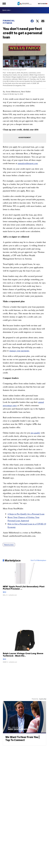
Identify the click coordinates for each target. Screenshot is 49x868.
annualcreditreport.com (28, 163)
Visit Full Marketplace (38, 560)
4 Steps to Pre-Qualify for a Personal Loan (26, 513)
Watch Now (42, 3)
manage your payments (19, 350)
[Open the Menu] (4, 3)
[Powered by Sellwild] (42, 699)
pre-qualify (35, 432)
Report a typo (9, 544)
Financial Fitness (9, 21)
